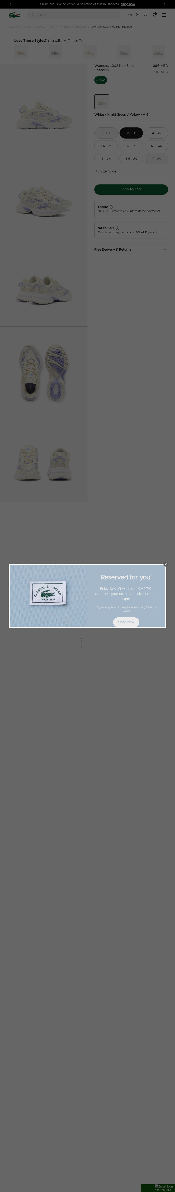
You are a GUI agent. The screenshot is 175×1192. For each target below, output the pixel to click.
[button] (165, 564)
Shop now (126, 622)
